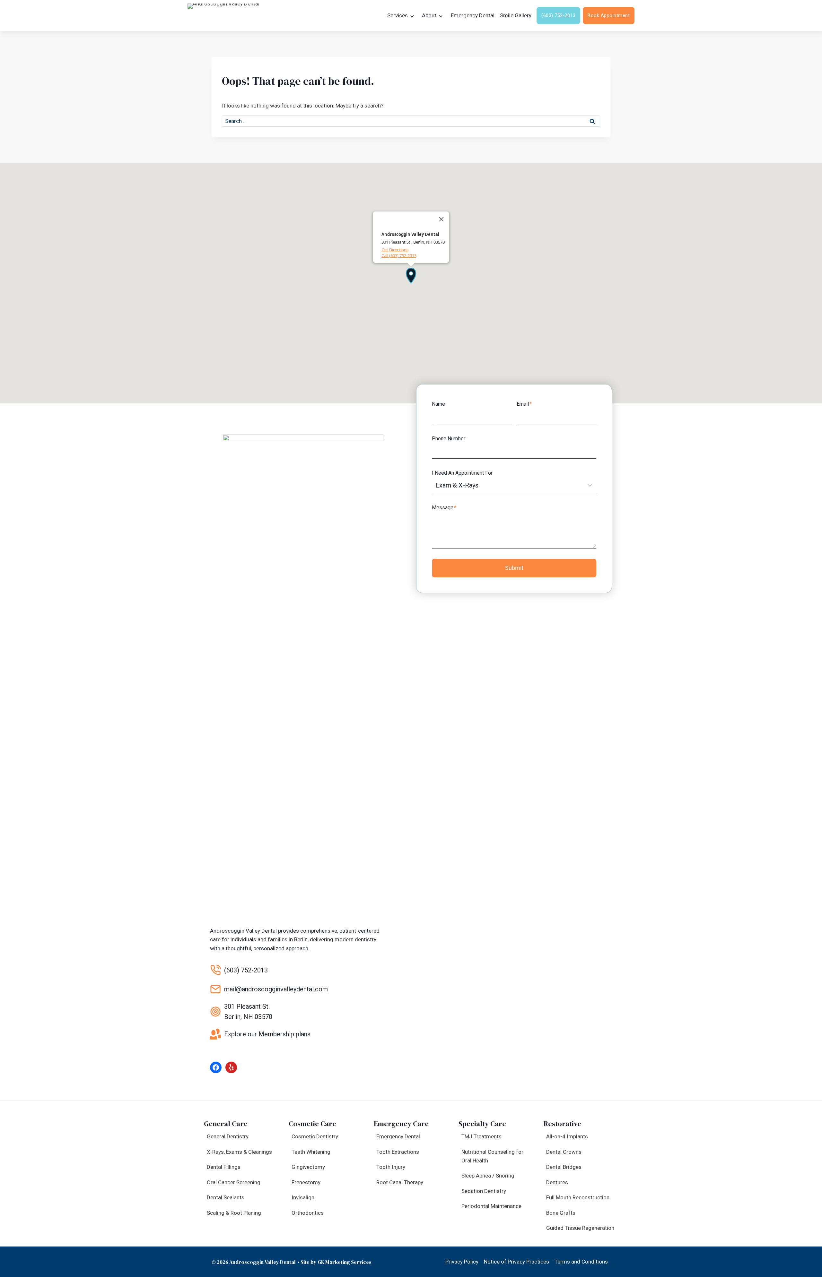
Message (444, 508)
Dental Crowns (564, 1152)
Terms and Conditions (581, 1261)
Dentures (557, 1182)
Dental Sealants (225, 1197)
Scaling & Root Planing (234, 1213)
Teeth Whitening (311, 1152)
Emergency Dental (472, 15)
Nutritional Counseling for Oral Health (492, 1156)
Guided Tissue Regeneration (580, 1228)
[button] (411, 275)
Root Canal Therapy (399, 1182)
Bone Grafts (560, 1213)
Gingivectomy (308, 1167)
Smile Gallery (515, 15)
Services (397, 15)
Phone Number (448, 439)
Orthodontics (308, 1213)
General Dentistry (228, 1136)
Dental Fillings (223, 1167)
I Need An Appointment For (462, 473)
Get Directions (394, 250)
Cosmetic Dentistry (315, 1136)
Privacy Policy (461, 1261)
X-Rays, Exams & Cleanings (239, 1152)
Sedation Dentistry (483, 1191)
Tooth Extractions (397, 1152)
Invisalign (303, 1197)
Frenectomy (306, 1182)
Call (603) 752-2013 (398, 255)
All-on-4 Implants (567, 1136)
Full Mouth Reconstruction (577, 1197)
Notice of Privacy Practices (516, 1261)
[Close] (441, 219)
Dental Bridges (564, 1167)
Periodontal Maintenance (491, 1206)
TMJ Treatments (481, 1136)
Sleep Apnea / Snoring (487, 1175)
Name (438, 404)
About (429, 15)
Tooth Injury (390, 1167)
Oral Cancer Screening (233, 1182)
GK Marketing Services (345, 1261)
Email (524, 404)
